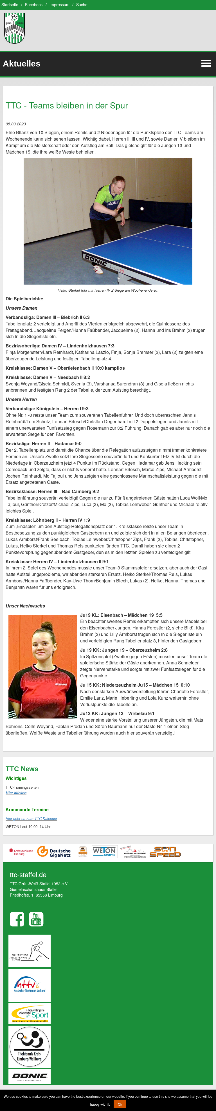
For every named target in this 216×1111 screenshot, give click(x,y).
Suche (81, 4)
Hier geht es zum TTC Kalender (31, 819)
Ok (120, 1104)
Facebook (34, 4)
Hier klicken (16, 792)
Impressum (59, 4)
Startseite (9, 4)
